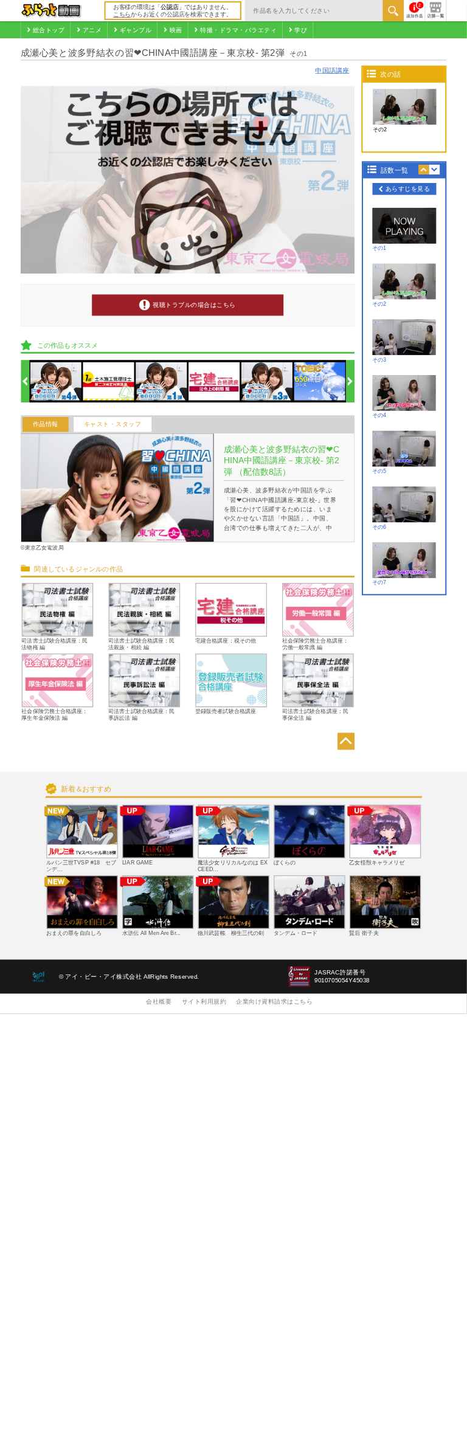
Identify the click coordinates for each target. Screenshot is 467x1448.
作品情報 (45, 424)
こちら (122, 14)
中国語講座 (332, 70)
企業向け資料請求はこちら (274, 1002)
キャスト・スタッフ (113, 424)
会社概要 (158, 1002)
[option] (55, 381)
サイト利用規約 (204, 1002)
